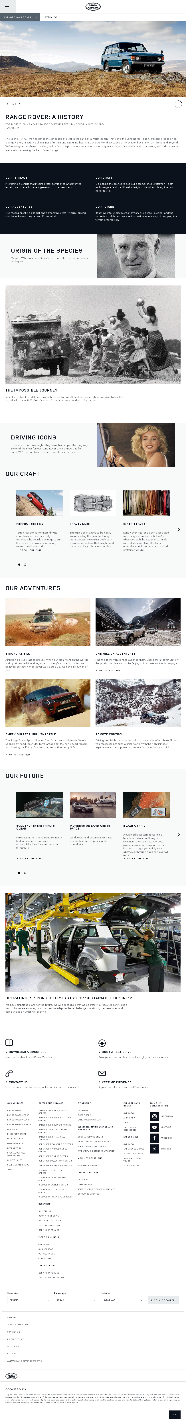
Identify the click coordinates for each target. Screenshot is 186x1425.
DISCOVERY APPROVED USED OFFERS (53, 1178)
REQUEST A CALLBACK (50, 1220)
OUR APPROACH (47, 1249)
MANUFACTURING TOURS (133, 1159)
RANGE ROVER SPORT (18, 1115)
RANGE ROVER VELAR (18, 1119)
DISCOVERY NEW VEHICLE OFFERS (52, 1171)
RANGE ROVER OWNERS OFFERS (55, 1125)
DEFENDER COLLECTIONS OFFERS (56, 1161)
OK (175, 1414)
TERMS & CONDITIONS (18, 1324)
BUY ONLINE (45, 1211)
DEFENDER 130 (15, 1138)
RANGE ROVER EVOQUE (19, 1124)
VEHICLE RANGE (47, 1253)
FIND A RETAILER (163, 1300)
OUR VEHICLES (14, 1160)
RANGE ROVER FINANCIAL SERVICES (52, 1138)
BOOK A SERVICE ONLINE (91, 1137)
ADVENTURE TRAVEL (134, 1153)
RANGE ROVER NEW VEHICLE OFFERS (53, 1111)
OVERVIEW (44, 1244)
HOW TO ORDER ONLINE (51, 1225)
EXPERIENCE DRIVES (134, 1149)
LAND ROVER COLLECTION (51, 1277)
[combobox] (29, 1300)
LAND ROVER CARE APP (89, 1119)
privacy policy (170, 1399)
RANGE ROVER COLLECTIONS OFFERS (53, 1131)
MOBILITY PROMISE (88, 1165)
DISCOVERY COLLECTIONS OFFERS (52, 1190)
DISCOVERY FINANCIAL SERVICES (56, 1196)
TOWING (11, 1169)
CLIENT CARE (84, 1115)
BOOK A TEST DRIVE (49, 1216)
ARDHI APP (129, 1117)
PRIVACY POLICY (15, 1339)
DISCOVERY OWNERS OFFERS (54, 1184)
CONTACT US (45, 1258)
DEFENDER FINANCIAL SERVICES (55, 1165)
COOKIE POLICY (15, 1346)
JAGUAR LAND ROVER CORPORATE (24, 1361)
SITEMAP (11, 1353)
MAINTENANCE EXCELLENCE (92, 1146)
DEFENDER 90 (14, 1148)
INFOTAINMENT (85, 1184)
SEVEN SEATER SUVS (18, 1164)
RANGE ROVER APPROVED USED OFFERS (55, 1119)
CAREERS (12, 1317)
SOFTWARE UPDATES (88, 1194)
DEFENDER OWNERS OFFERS (53, 1156)
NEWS (127, 1122)
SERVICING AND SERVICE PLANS (94, 1141)
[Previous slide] (7, 104)
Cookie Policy (71, 1402)
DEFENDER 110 (15, 1143)
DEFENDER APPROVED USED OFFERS (53, 1150)
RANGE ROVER (14, 1110)
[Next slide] (20, 104)
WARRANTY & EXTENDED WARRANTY (97, 1151)
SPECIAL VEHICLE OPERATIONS (16, 1154)
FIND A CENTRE (131, 1165)
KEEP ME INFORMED (49, 1230)
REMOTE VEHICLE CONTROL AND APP (96, 1189)
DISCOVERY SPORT (16, 1134)
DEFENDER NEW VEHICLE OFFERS (56, 1144)
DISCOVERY (13, 1129)
